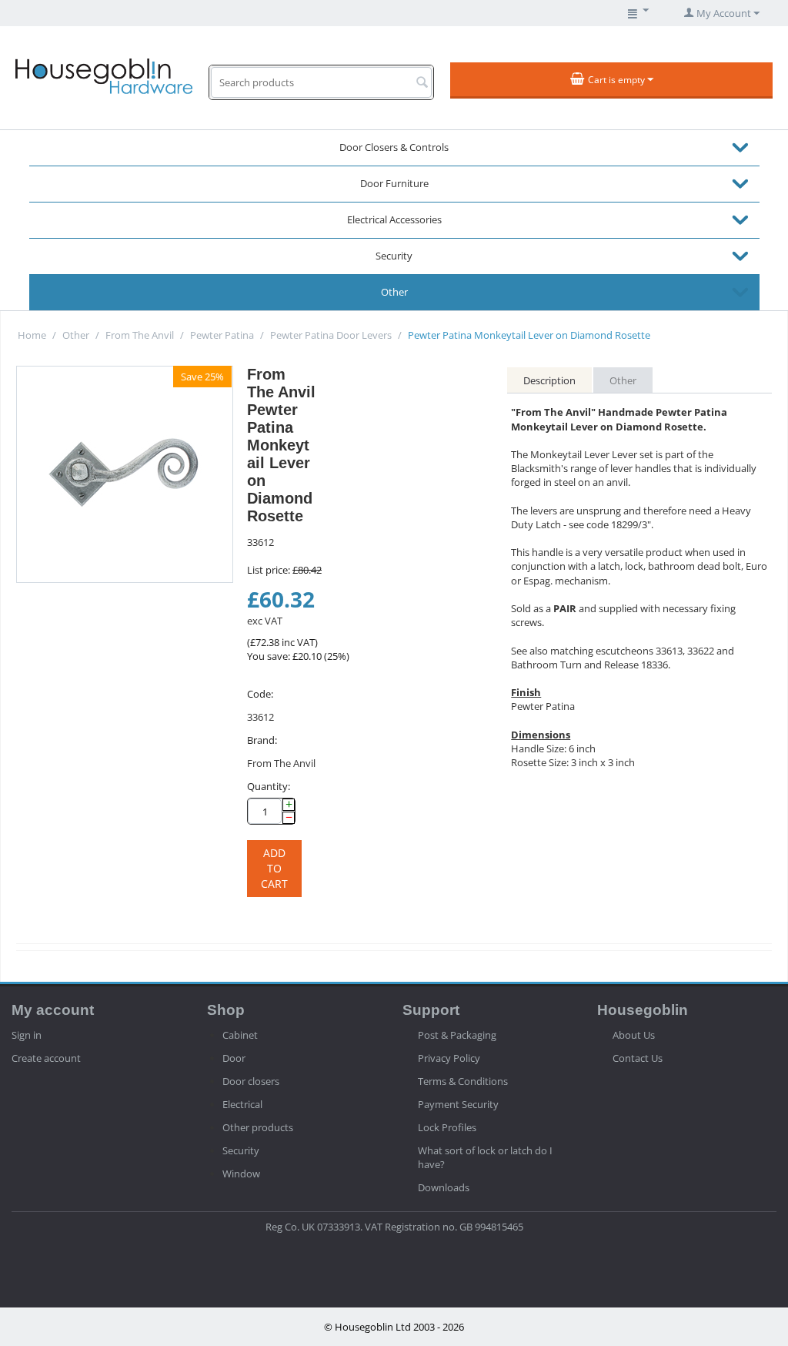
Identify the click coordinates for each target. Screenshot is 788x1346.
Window (241, 1173)
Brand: (262, 740)
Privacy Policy (449, 1058)
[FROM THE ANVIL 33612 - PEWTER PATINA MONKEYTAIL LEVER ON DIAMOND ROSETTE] (124, 474)
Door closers (250, 1081)
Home (32, 335)
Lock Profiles (447, 1127)
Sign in (27, 1035)
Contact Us (638, 1058)
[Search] (421, 83)
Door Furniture (394, 183)
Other (394, 292)
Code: (260, 694)
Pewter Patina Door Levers (331, 335)
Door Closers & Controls (394, 147)
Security (394, 256)
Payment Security (458, 1104)
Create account (46, 1058)
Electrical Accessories (394, 219)
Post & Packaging (457, 1035)
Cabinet (240, 1035)
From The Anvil (139, 335)
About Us (634, 1035)
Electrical (242, 1104)
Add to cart (274, 868)
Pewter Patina (222, 335)
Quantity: (268, 786)
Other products (257, 1127)
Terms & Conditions (463, 1081)
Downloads (443, 1187)
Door (233, 1058)
